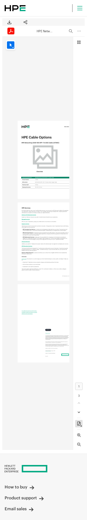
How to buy (16, 487)
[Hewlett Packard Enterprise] (15, 8)
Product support (21, 497)
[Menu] (79, 8)
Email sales (16, 508)
